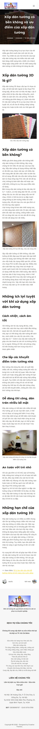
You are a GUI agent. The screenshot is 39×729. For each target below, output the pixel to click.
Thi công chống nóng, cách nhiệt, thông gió (19, 650)
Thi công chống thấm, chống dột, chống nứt (19, 647)
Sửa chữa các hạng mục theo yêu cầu (19, 640)
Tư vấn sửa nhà (29, 38)
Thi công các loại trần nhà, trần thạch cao (19, 666)
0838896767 (15, 707)
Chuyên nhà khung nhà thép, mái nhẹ (19, 668)
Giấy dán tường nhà (19, 645)
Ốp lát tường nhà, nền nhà (19, 661)
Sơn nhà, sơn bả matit (19, 643)
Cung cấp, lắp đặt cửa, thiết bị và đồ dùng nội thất (19, 670)
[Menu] (34, 6)
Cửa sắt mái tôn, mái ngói (19, 663)
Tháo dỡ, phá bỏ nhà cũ (19, 656)
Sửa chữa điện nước (19, 652)
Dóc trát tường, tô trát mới (19, 659)
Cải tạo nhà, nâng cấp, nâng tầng (19, 654)
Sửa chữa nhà (22, 682)
